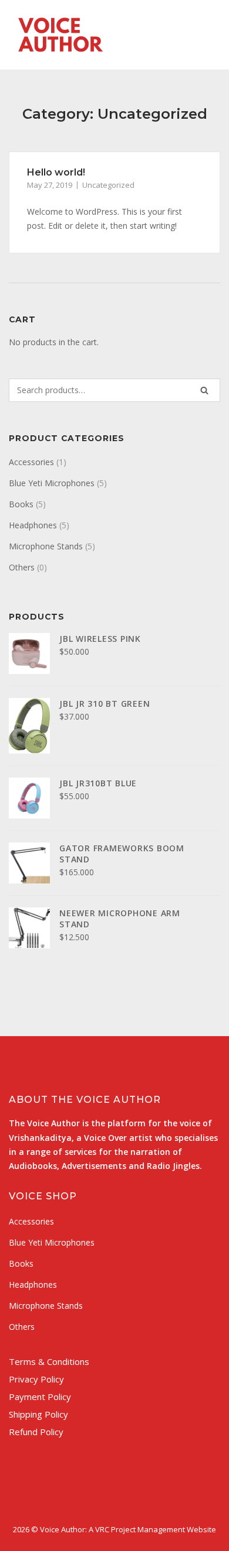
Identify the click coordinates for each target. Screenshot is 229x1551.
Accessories (31, 461)
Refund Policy (36, 1431)
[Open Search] (182, 38)
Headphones (33, 525)
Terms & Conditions (49, 1361)
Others (22, 567)
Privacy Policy (36, 1379)
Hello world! (56, 172)
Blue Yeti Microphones (52, 483)
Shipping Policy (38, 1414)
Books (21, 504)
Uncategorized (108, 185)
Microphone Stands (46, 546)
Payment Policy (40, 1396)
